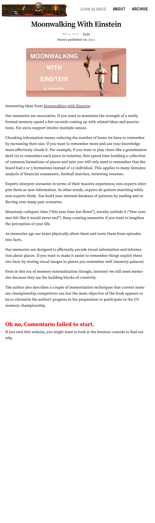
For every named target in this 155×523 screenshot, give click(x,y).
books (86, 34)
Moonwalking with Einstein (67, 105)
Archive (140, 9)
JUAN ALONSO (93, 9)
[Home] (36, 9)
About (119, 9)
